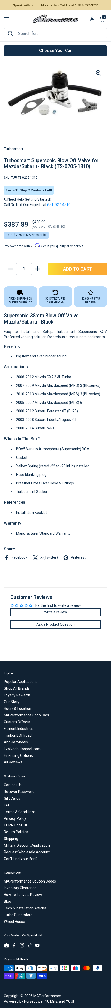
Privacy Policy (15, 818)
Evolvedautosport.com (22, 749)
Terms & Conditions (20, 812)
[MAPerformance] (55, 19)
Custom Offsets (17, 722)
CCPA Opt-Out (15, 825)
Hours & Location (17, 708)
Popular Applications (20, 682)
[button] (102, 19)
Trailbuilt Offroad (18, 735)
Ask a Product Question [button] (55, 624)
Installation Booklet (31, 512)
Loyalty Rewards (17, 695)
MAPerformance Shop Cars (26, 715)
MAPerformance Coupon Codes (30, 881)
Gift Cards (12, 798)
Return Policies (16, 832)
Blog (7, 901)
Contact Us (13, 785)
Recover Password (19, 792)
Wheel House (14, 921)
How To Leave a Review (23, 895)
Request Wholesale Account (27, 852)
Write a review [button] (55, 612)
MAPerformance (47, 996)
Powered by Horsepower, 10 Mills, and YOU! (39, 1001)
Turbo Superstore (18, 915)
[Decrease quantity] (10, 269)
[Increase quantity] (37, 269)
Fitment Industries (18, 729)
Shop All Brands (17, 688)
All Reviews (13, 762)
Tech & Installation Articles (25, 908)
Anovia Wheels (16, 742)
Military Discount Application (27, 845)
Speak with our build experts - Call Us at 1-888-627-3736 (55, 5)
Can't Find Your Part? (21, 859)
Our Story (11, 702)
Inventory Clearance (20, 888)
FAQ (7, 805)
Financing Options (18, 755)
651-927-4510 (58, 205)
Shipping (11, 839)
